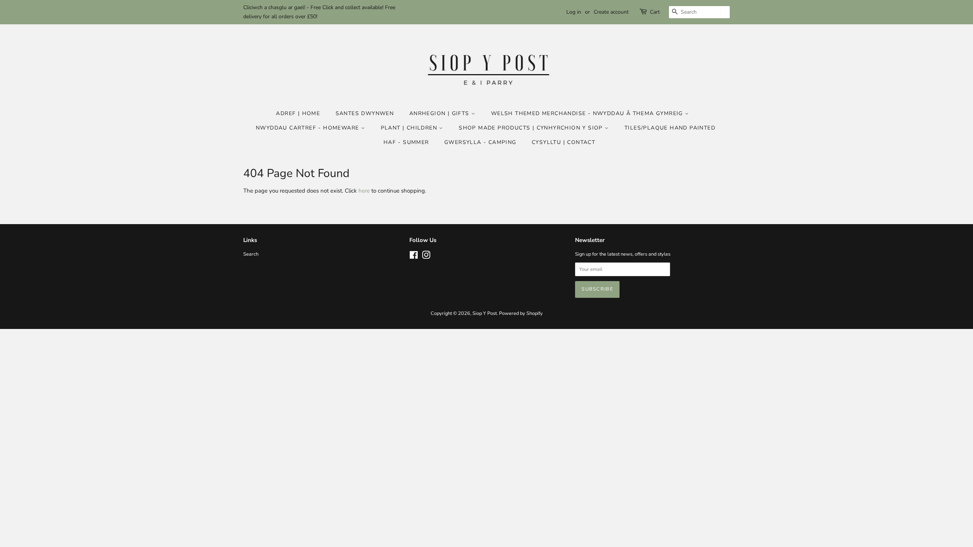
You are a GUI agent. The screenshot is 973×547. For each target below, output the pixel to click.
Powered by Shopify (521, 313)
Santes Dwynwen (365, 113)
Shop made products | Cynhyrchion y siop (532, 127)
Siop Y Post (484, 313)
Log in (573, 12)
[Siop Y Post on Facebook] (413, 256)
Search (250, 254)
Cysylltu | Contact (563, 142)
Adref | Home (298, 113)
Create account (611, 12)
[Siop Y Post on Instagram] (426, 256)
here (364, 190)
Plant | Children (410, 127)
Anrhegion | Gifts (440, 113)
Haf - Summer (406, 142)
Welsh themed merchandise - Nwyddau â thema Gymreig (588, 113)
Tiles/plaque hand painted (669, 127)
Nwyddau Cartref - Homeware (308, 127)
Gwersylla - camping (480, 142)
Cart (655, 12)
